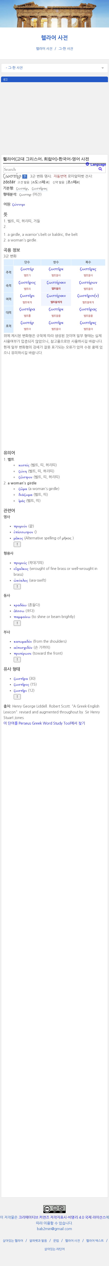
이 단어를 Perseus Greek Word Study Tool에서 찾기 (44, 723)
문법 (56, 1240)
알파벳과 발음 (38, 1240)
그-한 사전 (66, 48)
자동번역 (60, 176)
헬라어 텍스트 (95, 1240)
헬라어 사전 (54, 37)
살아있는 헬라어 (13, 1240)
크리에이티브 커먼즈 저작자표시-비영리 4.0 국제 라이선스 (62, 1217)
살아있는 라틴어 (54, 1249)
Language (97, 164)
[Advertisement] (54, 117)
